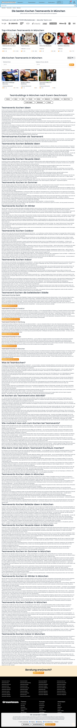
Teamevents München (61, 691)
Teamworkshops (31, 2)
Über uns (59, 703)
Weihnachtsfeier (24, 709)
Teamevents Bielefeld (42, 681)
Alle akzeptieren (50, 724)
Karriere (59, 705)
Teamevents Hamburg (6, 687)
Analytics (32, 721)
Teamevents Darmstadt (61, 682)
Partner (56, 721)
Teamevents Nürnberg (24, 692)
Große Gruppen (29, 102)
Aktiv (23, 99)
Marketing (39, 721)
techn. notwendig (24, 721)
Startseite (3, 7)
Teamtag (41, 709)
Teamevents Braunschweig (25, 682)
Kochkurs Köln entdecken (9, 346)
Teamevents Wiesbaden (43, 694)
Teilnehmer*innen (7, 62)
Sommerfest (23, 703)
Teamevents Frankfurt (42, 686)
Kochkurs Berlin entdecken (9, 305)
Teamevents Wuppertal (61, 694)
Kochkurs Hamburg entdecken (10, 333)
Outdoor (8, 99)
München (59, 2)
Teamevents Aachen (6, 681)
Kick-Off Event (23, 712)
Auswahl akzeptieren (38, 724)
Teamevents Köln (41, 689)
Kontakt (59, 709)
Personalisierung (48, 721)
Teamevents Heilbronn (61, 687)
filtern (71, 64)
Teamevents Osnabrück (61, 692)
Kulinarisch (47, 99)
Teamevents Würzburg (6, 696)
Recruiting (23, 705)
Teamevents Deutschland (25, 696)
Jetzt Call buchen (38, 672)
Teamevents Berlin (23, 681)
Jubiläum (22, 710)
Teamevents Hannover (24, 687)
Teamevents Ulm (23, 694)
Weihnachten (40, 102)
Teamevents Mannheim (43, 691)
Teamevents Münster (6, 692)
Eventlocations (51, 2)
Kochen (14, 7)
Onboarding (23, 707)
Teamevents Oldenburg (43, 692)
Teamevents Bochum (61, 681)
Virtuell (49, 102)
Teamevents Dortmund (6, 684)
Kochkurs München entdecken (10, 359)
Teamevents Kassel (24, 689)
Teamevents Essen (24, 686)
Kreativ (30, 99)
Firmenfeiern (41, 2)
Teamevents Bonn (5, 682)
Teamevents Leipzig (61, 689)
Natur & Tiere (67, 99)
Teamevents (20, 2)
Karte (74, 57)
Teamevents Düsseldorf (43, 684)
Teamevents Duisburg (61, 684)
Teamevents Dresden (24, 684)
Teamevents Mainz (24, 691)
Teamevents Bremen (42, 682)
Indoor (16, 99)
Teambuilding (41, 712)
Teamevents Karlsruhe (6, 689)
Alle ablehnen (26, 724)
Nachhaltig (56, 99)
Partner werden (61, 710)
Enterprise (60, 712)
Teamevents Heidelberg (43, 687)
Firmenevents (42, 705)
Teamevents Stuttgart (6, 694)
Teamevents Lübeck (6, 691)
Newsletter (60, 707)
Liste (70, 57)
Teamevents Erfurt (5, 686)
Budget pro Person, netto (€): (42, 62)
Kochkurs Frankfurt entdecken (10, 319)
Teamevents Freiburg (61, 686)
